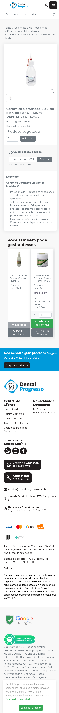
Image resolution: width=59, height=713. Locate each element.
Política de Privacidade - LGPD (44, 411)
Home (7, 27)
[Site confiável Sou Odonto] (19, 640)
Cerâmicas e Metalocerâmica (30, 27)
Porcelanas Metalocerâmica (23, 31)
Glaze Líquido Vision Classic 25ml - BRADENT (18, 278)
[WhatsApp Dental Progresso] (8, 450)
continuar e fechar (31, 707)
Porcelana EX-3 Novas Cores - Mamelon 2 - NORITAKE (42, 278)
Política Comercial (14, 413)
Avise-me (28, 138)
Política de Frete (13, 418)
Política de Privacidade (18, 699)
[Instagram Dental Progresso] (16, 450)
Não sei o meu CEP (20, 164)
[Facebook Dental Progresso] (23, 450)
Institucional (11, 409)
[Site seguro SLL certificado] (19, 620)
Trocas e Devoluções (16, 423)
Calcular (44, 159)
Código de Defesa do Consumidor (16, 429)
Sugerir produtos (17, 365)
